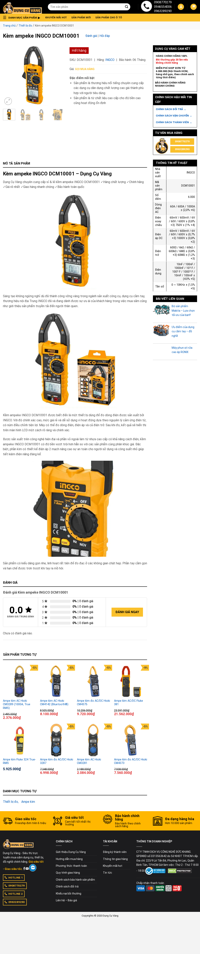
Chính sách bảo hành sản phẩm (75, 879)
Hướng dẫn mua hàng (69, 859)
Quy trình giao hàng (68, 872)
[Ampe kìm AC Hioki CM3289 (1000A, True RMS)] (19, 681)
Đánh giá (91, 36)
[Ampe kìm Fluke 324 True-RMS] (19, 740)
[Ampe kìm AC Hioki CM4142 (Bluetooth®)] (56, 681)
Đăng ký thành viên (115, 852)
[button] (22, 17)
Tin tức (107, 872)
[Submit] (126, 7)
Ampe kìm (28, 802)
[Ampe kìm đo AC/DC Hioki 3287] (56, 740)
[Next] (57, 75)
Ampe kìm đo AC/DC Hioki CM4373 (130, 761)
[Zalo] (32, 867)
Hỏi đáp (104, 36)
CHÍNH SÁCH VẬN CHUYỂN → (174, 115)
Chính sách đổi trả (67, 886)
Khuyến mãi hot (56, 17)
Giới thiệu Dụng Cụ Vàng (71, 852)
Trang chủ (9, 25)
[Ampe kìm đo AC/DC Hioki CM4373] (130, 740)
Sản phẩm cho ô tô (108, 17)
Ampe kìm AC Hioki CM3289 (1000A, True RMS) (16, 704)
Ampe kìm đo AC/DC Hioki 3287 (56, 761)
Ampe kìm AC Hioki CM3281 (89, 761)
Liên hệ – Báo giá (66, 900)
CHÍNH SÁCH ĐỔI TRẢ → (171, 109)
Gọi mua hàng (85, 69)
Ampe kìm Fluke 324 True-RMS (19, 761)
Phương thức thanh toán (71, 865)
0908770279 (163, 2)
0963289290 (163, 11)
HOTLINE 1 (15, 877)
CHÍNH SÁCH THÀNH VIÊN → (174, 122)
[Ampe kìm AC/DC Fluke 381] (130, 681)
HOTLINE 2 (15, 893)
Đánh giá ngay (127, 612)
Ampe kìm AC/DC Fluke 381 (128, 702)
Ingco (109, 60)
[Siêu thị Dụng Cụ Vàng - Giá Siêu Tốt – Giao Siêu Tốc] (22, 7)
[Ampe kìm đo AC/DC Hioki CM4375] (93, 681)
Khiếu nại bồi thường (68, 893)
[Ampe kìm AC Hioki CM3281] (93, 740)
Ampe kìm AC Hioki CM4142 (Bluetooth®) (54, 702)
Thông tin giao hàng (115, 859)
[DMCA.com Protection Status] (180, 870)
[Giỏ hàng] (193, 7)
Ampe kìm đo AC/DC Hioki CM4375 (93, 702)
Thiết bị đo (25, 25)
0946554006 (163, 7)
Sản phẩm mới (81, 17)
